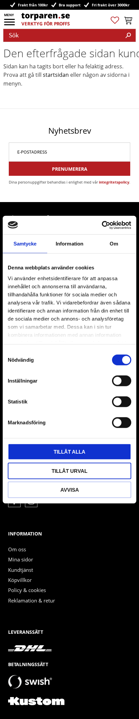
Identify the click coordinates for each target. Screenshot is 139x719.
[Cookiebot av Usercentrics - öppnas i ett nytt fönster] (101, 225)
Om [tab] (114, 244)
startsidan (56, 74)
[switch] (121, 380)
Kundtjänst (20, 569)
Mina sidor (20, 559)
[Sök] (128, 35)
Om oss (17, 549)
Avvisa (69, 490)
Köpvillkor (20, 580)
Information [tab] (69, 244)
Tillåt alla (69, 452)
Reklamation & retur (31, 600)
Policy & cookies (27, 590)
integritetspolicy (114, 182)
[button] (10, 24)
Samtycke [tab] (25, 244)
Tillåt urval (69, 470)
